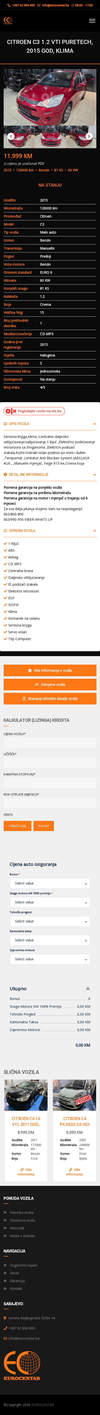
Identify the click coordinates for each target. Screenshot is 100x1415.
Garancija (17, 1280)
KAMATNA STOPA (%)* (19, 774)
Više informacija (26, 1171)
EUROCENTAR (42, 1404)
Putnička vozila (21, 1212)
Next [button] (89, 136)
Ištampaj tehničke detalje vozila (52, 698)
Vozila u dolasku (22, 1235)
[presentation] (11, 1129)
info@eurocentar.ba (55, 5)
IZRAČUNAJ (17, 826)
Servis (14, 1273)
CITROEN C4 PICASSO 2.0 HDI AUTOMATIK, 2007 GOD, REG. (75, 1121)
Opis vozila (18, 424)
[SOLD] (74, 1095)
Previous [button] (11, 136)
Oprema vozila (21, 531)
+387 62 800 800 (23, 5)
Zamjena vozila (53, 684)
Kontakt (15, 1288)
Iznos (8, 814)
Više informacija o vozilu (53, 670)
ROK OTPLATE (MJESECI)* (21, 794)
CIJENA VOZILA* (15, 734)
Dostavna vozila (22, 1220)
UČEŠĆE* (10, 754)
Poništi (43, 826)
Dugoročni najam (23, 1265)
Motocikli (16, 1228)
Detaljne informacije (28, 475)
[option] (50, 97)
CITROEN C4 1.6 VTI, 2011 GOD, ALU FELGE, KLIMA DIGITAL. (26, 1121)
